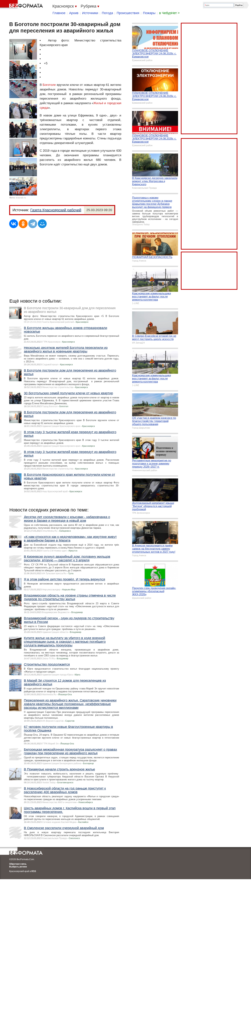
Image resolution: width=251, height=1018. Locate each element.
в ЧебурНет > (169, 13)
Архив (73, 13)
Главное (59, 13)
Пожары (149, 13)
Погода (107, 13)
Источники (90, 13)
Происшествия (128, 13)
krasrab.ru (21, 197)
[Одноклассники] (23, 223)
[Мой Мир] (42, 223)
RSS (33, 871)
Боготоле (49, 85)
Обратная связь (17, 864)
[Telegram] (32, 223)
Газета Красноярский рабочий (55, 210)
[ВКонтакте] (13, 223)
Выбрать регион (18, 866)
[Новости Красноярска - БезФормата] (22, 4)
